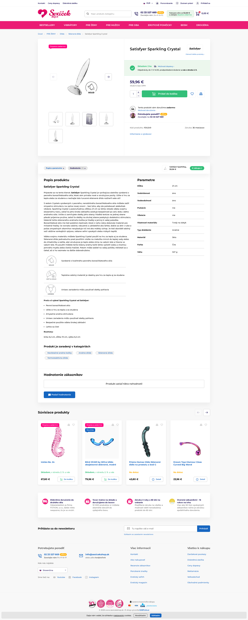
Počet (133, 94)
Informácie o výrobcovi (140, 134)
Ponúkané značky (138, 571)
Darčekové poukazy (196, 554)
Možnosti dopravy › (166, 66)
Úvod (40, 34)
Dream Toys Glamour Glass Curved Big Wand (187, 463)
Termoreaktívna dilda (58, 358)
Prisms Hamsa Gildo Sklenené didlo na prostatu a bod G (145, 463)
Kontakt (41, 3)
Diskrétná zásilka (70, 3)
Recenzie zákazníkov (140, 565)
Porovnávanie (166, 3)
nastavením (119, 615)
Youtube (61, 577)
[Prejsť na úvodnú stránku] (54, 13)
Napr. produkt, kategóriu (102, 14)
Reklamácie (193, 571)
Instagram (94, 577)
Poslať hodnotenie (61, 394)
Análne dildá (85, 353)
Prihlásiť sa (205, 3)
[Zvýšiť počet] (138, 92)
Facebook (77, 577)
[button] (108, 76)
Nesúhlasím (140, 615)
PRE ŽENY (51, 34)
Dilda (62, 34)
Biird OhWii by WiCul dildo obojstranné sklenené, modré (100, 463)
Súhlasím (156, 615)
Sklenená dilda (74, 34)
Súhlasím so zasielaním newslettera (138, 534)
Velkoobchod (193, 577)
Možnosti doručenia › (147, 110)
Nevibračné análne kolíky (60, 353)
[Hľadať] (88, 14)
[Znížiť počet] (138, 95)
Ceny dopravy (54, 3)
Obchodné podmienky (198, 582)
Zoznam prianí (186, 3)
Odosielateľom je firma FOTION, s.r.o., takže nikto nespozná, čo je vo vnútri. (62, 507)
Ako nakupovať (137, 560)
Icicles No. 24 (48, 462)
